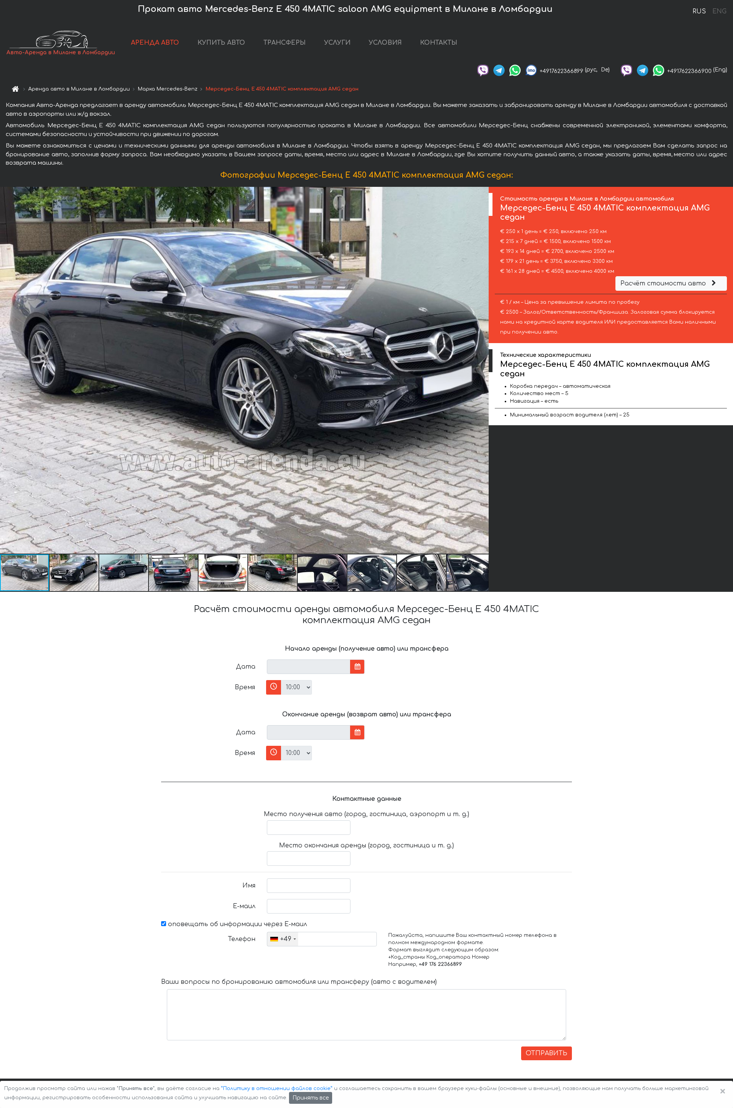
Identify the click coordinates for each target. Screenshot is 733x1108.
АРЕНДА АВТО (155, 42)
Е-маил (244, 906)
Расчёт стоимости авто (664, 283)
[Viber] (483, 70)
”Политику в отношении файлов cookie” (277, 1088)
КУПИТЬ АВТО (221, 42)
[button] (74, 573)
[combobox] (282, 939)
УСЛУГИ (337, 42)
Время (245, 687)
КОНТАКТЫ (438, 42)
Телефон (241, 939)
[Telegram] (499, 70)
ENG (719, 11)
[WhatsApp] (515, 70)
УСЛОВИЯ (385, 42)
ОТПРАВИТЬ (546, 1053)
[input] (308, 666)
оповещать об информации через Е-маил (236, 924)
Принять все (310, 1098)
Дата (245, 666)
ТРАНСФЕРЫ (284, 42)
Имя (248, 885)
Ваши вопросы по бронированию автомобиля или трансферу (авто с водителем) (299, 981)
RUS (699, 11)
